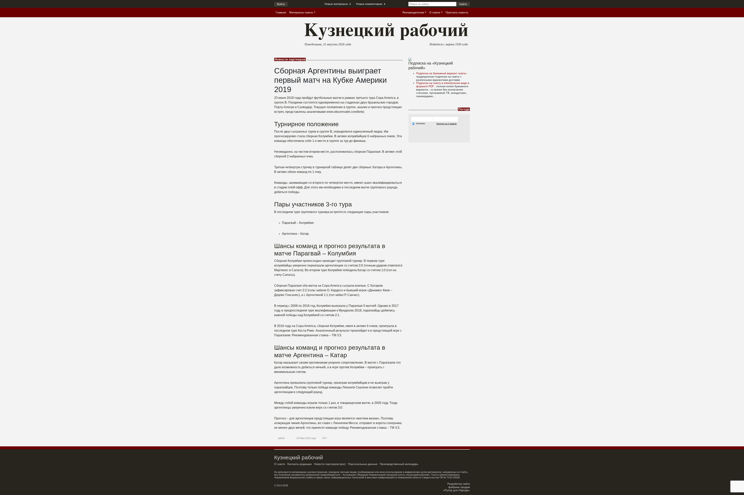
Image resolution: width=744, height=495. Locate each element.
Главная (281, 12)
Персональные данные (362, 464)
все (342, 464)
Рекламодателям (413, 12)
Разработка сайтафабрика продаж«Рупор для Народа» (456, 487)
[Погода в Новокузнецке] (434, 119)
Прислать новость (457, 12)
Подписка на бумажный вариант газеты (441, 73)
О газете (434, 12)
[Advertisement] (439, 166)
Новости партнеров (326, 464)
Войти (281, 4)
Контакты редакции (299, 464)
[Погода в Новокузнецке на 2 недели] (446, 123)
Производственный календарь (399, 464)
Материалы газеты (301, 12)
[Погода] (418, 123)
